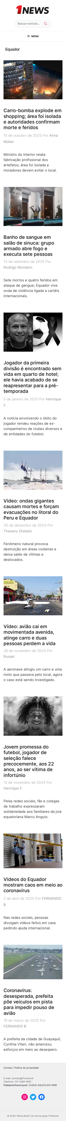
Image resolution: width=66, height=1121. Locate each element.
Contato (8, 1067)
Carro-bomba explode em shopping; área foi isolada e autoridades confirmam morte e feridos (33, 119)
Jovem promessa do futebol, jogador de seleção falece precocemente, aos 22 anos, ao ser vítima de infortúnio (29, 761)
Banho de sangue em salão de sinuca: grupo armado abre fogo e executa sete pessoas (29, 245)
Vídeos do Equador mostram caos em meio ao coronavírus (33, 885)
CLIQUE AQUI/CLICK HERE (43, 1085)
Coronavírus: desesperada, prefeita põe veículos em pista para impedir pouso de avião (29, 1001)
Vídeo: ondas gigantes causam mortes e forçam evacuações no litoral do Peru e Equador (31, 509)
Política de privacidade (26, 1067)
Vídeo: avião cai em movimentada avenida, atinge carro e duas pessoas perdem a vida (29, 635)
